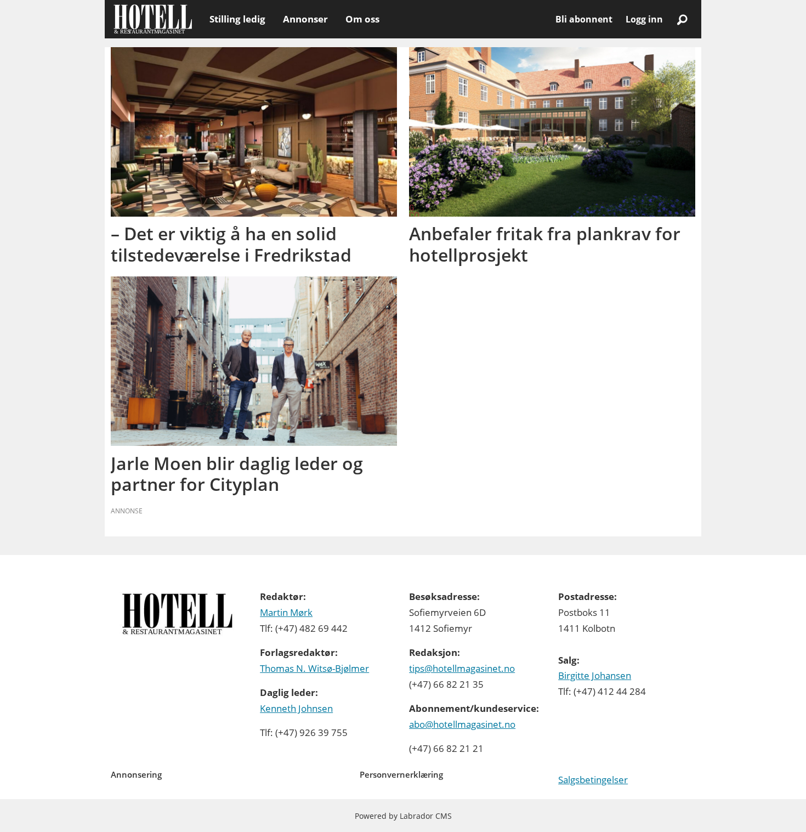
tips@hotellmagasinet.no (462, 668)
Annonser (305, 19)
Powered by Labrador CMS (403, 816)
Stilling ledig (237, 19)
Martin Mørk (286, 612)
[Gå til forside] (152, 19)
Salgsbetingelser (593, 779)
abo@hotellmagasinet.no (462, 724)
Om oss (362, 19)
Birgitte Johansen (594, 675)
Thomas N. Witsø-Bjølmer (314, 668)
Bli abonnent (583, 19)
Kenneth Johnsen (296, 708)
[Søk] (682, 19)
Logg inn (644, 19)
